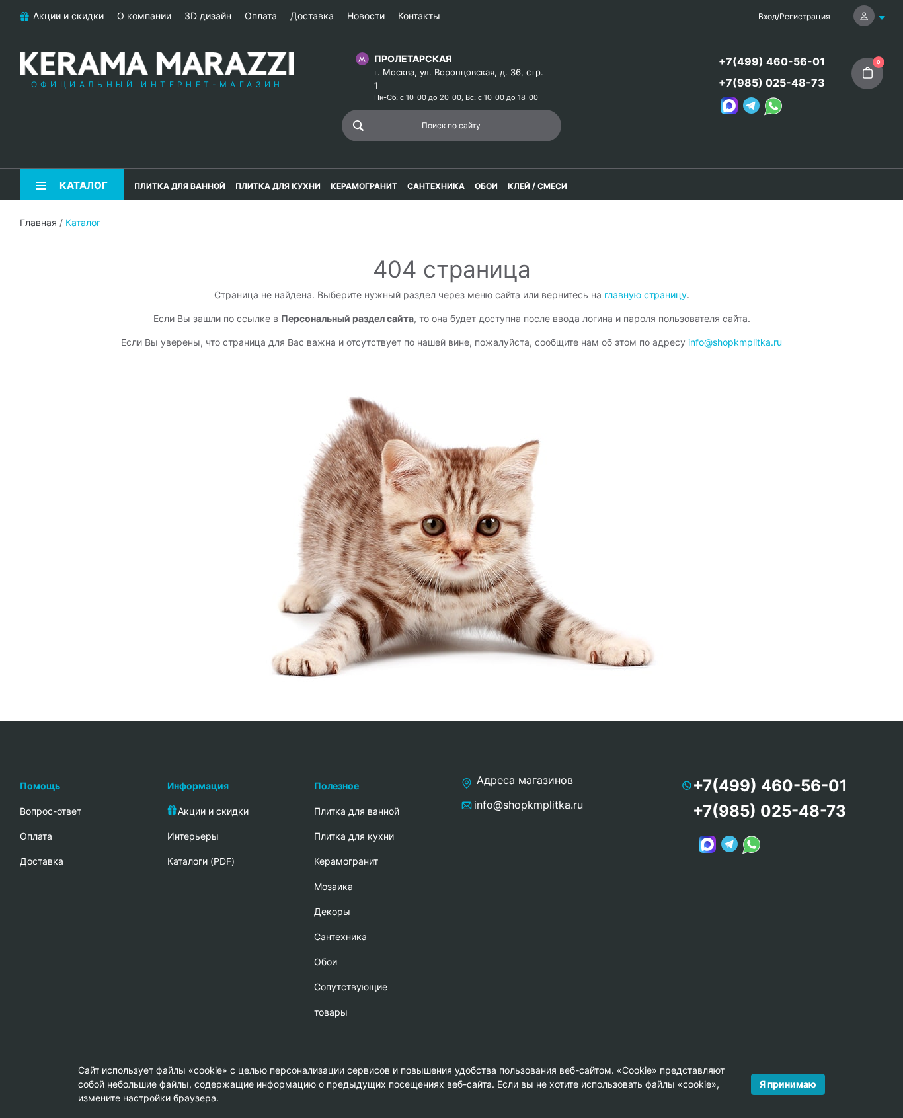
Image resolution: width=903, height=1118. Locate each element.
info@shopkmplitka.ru (735, 342)
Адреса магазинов (525, 780)
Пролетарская (412, 58)
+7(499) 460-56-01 (772, 61)
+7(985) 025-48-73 (772, 82)
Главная (38, 222)
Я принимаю (788, 1084)
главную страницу (645, 294)
